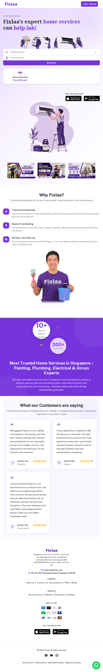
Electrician (59, 595)
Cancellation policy (55, 663)
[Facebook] (46, 656)
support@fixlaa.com (53, 570)
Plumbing (71, 595)
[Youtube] (51, 656)
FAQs (66, 583)
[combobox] (50, 52)
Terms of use (27, 663)
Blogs (74, 583)
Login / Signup (89, 4)
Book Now (51, 63)
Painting (48, 595)
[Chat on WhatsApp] (96, 665)
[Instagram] (56, 656)
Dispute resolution (73, 663)
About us (30, 583)
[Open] (95, 52)
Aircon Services (35, 595)
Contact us (41, 583)
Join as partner (55, 583)
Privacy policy (40, 663)
